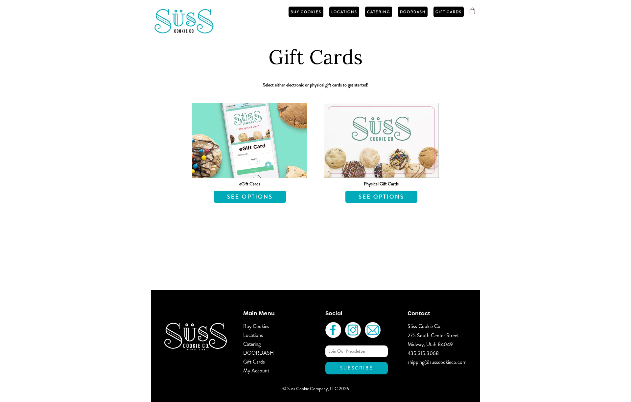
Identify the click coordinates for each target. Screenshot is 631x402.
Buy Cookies (306, 11)
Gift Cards (448, 11)
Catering (378, 11)
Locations (344, 11)
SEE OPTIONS (250, 197)
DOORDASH (413, 11)
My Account (256, 370)
